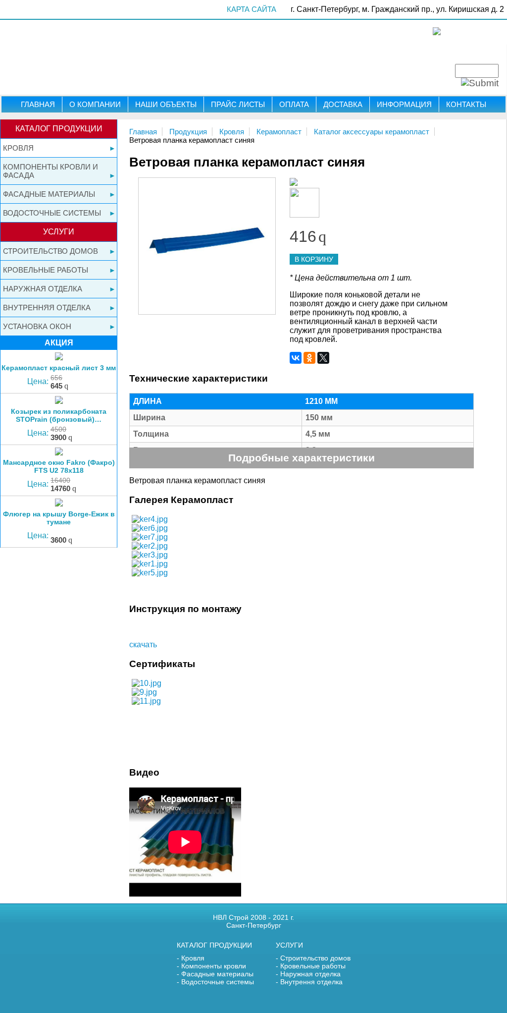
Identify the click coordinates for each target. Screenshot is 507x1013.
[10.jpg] (146, 683)
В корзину (314, 259)
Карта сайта (251, 9)
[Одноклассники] (309, 358)
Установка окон (37, 326)
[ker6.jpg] (150, 528)
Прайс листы (238, 104)
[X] (323, 358)
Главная (38, 104)
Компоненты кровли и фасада (50, 171)
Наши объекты (166, 104)
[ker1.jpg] (150, 564)
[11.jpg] (146, 701)
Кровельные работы (45, 270)
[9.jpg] (144, 692)
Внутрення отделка (311, 982)
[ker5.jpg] (150, 572)
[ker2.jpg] (150, 546)
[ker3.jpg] (150, 555)
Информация (404, 104)
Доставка (342, 104)
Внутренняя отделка (47, 307)
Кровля (18, 148)
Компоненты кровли (213, 966)
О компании (95, 104)
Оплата (294, 104)
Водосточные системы (52, 213)
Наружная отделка (42, 288)
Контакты (466, 104)
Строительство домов (50, 251)
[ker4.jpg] (150, 519)
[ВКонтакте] (296, 358)
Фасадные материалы (49, 194)
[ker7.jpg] (150, 537)
